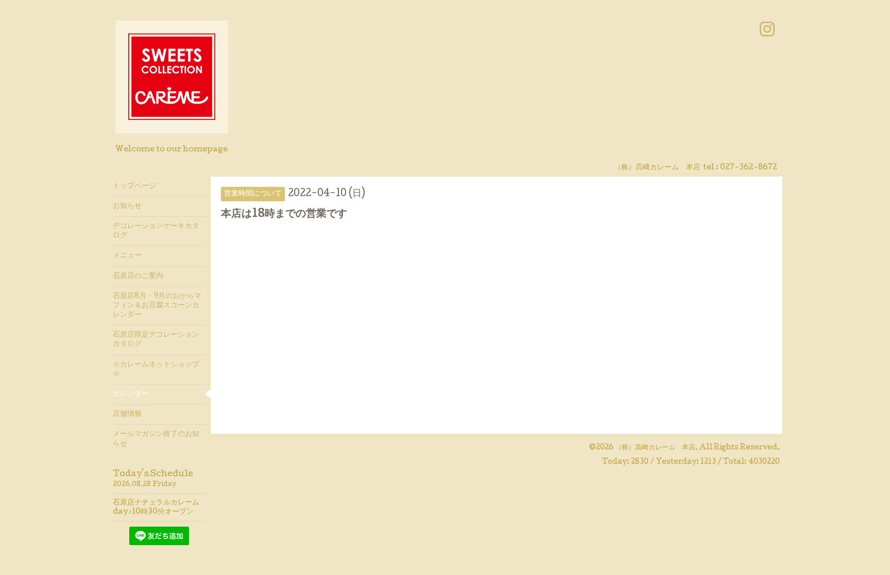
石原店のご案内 (138, 276)
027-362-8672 (748, 168)
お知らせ (127, 206)
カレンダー (131, 394)
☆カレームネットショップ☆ (156, 369)
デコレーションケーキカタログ (156, 231)
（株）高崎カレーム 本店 (655, 447)
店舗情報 (127, 414)
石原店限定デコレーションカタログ (156, 340)
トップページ (134, 186)
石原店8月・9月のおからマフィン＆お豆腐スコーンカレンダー (157, 305)
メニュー (127, 256)
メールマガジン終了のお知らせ (156, 439)
